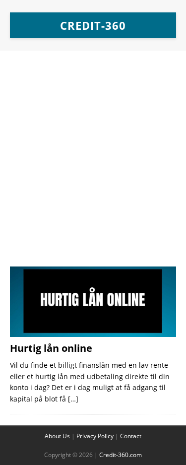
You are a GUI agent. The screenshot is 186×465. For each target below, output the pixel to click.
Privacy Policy (95, 436)
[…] (73, 398)
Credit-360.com (120, 455)
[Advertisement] (93, 163)
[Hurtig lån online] (93, 301)
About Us (57, 436)
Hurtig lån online (51, 348)
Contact (130, 436)
